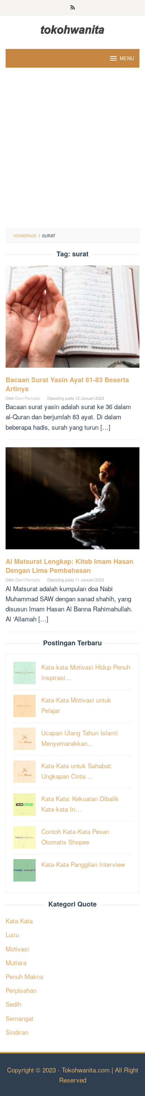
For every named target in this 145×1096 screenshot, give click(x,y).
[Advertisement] (72, 152)
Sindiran (17, 1032)
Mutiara (16, 962)
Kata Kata (19, 920)
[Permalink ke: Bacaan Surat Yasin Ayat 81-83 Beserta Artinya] (72, 319)
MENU (127, 58)
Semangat (19, 1018)
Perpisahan (21, 990)
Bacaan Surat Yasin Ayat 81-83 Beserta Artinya (67, 384)
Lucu (12, 934)
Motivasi (17, 948)
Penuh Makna (24, 976)
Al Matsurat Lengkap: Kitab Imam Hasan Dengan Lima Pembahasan (69, 565)
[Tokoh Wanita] (72, 28)
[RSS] (72, 8)
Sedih (13, 1004)
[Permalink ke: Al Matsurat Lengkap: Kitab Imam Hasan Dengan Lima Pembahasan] (72, 501)
